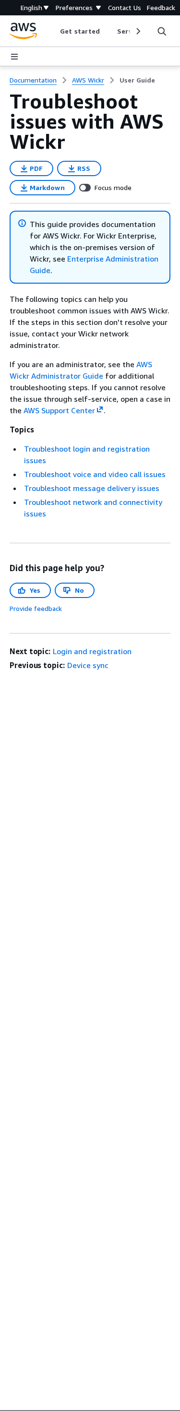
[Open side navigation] (14, 56)
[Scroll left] (53, 31)
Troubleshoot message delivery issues (91, 488)
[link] (137, 80)
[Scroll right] (138, 31)
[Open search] (161, 31)
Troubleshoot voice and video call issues (95, 474)
